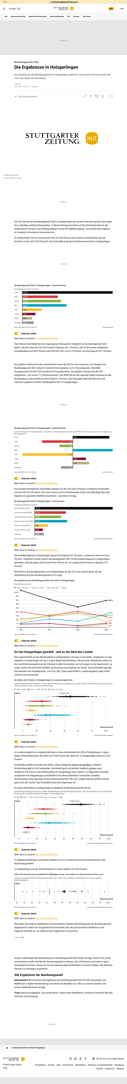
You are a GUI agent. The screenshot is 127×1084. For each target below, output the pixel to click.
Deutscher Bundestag (18, 16)
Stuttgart (76, 16)
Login (122, 8)
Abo (111, 9)
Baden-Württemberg (57, 16)
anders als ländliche (81, 764)
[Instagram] (71, 1059)
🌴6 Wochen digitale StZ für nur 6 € (64, 2)
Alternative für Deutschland (38, 16)
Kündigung (119, 1065)
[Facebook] (85, 1059)
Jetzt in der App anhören (27, 96)
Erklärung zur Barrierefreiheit (100, 1065)
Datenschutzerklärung (46, 338)
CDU (5, 16)
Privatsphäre (40, 1065)
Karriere (51, 1065)
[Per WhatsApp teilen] (102, 96)
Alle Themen (87, 16)
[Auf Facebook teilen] (90, 96)
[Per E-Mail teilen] (96, 96)
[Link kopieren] (84, 96)
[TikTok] (80, 1059)
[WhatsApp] (76, 1059)
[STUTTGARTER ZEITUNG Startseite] (63, 8)
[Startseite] (7, 1048)
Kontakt (99, 1068)
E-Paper (12, 9)
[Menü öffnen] (4, 8)
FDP (68, 16)
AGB (58, 1065)
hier (74, 496)
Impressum (110, 1068)
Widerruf (120, 1068)
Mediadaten (80, 1065)
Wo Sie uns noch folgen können (110, 1059)
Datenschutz (67, 1065)
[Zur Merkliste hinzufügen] (111, 96)
